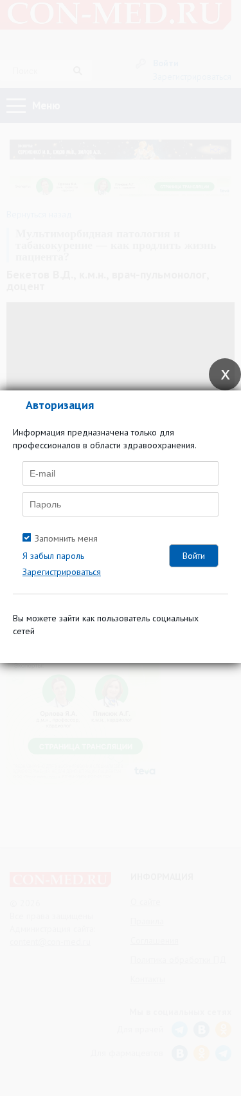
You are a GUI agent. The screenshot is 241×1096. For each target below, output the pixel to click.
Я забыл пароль (53, 556)
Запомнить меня (66, 538)
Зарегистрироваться (61, 572)
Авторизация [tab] (60, 404)
